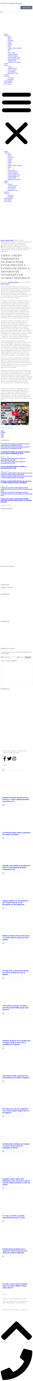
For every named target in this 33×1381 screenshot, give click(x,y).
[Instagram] (14, 758)
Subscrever (28, 657)
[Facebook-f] (4, 758)
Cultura (10, 42)
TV (9, 51)
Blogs (5, 65)
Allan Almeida (12, 70)
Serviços (6, 76)
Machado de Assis (13, 73)
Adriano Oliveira (12, 68)
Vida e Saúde (11, 53)
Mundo (10, 45)
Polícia (10, 37)
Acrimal (10, 67)
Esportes (6, 74)
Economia (10, 40)
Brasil (9, 38)
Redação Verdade (13, 282)
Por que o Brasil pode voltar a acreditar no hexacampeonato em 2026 (13, 467)
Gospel (10, 43)
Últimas (7, 284)
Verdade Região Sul (13, 59)
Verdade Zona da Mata (14, 62)
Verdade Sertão (12, 60)
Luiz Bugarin (11, 71)
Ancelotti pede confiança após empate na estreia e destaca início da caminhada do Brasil (15, 452)
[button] (16, 117)
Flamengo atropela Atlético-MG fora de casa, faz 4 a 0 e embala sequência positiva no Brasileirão (16, 481)
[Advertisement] (16, 221)
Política (6, 63)
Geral (9, 46)
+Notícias (7, 35)
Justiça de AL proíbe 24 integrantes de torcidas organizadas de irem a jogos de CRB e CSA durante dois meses (16, 500)
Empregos (10, 79)
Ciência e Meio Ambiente (15, 48)
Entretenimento (8, 81)
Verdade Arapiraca (13, 54)
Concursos (11, 78)
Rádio (9, 49)
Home (6, 34)
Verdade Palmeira (13, 56)
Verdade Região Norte (14, 57)
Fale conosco (8, 84)
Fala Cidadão (8, 82)
